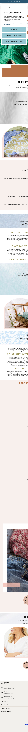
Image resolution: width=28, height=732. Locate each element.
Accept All (14, 29)
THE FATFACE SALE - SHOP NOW (14, 1)
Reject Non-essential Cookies (14, 41)
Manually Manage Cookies (14, 35)
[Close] (24, 5)
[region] (14, 24)
